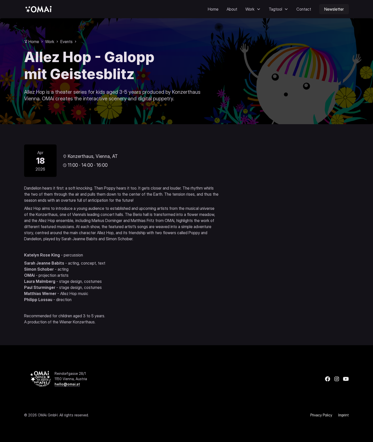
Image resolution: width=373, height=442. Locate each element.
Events (66, 41)
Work (49, 41)
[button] (253, 9)
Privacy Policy (321, 415)
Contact (303, 9)
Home (213, 9)
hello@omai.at (67, 384)
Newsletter (334, 9)
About (232, 9)
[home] (38, 9)
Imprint (343, 415)
